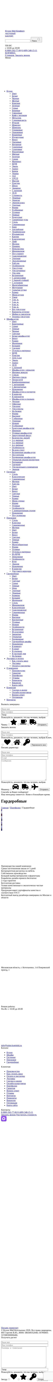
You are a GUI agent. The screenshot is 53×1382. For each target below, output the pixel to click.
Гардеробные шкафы (21, 641)
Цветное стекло (19, 377)
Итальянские (18, 234)
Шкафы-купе (13, 319)
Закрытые (16, 634)
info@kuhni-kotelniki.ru (11, 1045)
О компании (12, 668)
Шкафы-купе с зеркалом (23, 370)
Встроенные (17, 275)
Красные (16, 103)
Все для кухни (18, 309)
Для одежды (17, 409)
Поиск (34, 41)
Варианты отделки (20, 312)
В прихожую (18, 396)
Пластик (16, 183)
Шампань (16, 127)
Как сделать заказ (20, 661)
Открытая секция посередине (25, 460)
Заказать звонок (8, 1115)
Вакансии (16, 683)
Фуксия (15, 122)
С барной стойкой (20, 280)
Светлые (16, 333)
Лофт (14, 241)
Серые (15, 108)
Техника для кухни (21, 316)
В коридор (17, 394)
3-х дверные (17, 443)
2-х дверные (17, 440)
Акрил (15, 169)
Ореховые (16, 142)
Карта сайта (17, 685)
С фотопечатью (19, 387)
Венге (15, 139)
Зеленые (16, 106)
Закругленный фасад (21, 435)
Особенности (18, 266)
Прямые (15, 215)
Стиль (15, 222)
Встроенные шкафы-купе (23, 452)
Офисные (16, 404)
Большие (16, 346)
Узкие (14, 297)
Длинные (16, 421)
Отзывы (15, 678)
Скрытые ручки (19, 290)
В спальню (17, 651)
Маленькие (17, 343)
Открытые (17, 637)
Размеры (16, 595)
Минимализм (18, 251)
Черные (15, 98)
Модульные (17, 287)
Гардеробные (13, 573)
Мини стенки (18, 501)
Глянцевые (17, 113)
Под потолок (18, 455)
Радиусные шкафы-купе (23, 428)
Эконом (15, 469)
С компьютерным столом (23, 510)
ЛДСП (15, 178)
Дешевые (16, 198)
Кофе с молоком (19, 115)
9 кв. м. (15, 307)
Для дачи (16, 273)
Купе (14, 561)
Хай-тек (15, 263)
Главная (4, 808)
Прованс (16, 246)
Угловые (16, 212)
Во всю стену (18, 450)
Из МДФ (16, 554)
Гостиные (11, 472)
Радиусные (17, 217)
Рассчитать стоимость (26, 1115)
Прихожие (11, 518)
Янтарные (16, 144)
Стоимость (17, 195)
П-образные (17, 210)
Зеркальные (17, 556)
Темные (15, 329)
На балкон (16, 411)
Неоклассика (18, 249)
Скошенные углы (20, 219)
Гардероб (16, 464)
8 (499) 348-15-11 (29, 50)
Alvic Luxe (17, 358)
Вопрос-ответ (18, 695)
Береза (15, 171)
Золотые (16, 156)
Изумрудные (18, 137)
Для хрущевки (18, 270)
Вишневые (17, 135)
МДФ (14, 164)
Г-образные (17, 418)
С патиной (17, 190)
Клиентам (11, 687)
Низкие (15, 423)
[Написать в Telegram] (26, 1155)
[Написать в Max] (4, 1120)
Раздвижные (18, 639)
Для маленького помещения (25, 467)
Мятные (15, 154)
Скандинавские (19, 256)
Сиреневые (17, 147)
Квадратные (17, 620)
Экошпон (16, 188)
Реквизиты (17, 680)
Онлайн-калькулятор (21, 692)
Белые (15, 96)
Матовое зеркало (20, 372)
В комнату (17, 646)
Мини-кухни (18, 295)
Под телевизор (19, 515)
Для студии (17, 268)
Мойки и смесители (21, 314)
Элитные (16, 205)
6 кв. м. (15, 304)
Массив (15, 181)
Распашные (17, 462)
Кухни (10, 91)
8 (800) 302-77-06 (13, 50)
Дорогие (16, 200)
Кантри (15, 236)
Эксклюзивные (19, 261)
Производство (18, 670)
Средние (16, 348)
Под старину (18, 253)
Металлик (16, 118)
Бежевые (16, 110)
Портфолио (17, 675)
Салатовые (17, 149)
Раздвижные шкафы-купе (24, 457)
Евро (14, 227)
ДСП (14, 193)
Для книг (16, 406)
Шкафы (10, 1055)
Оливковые (17, 130)
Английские (17, 229)
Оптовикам (17, 697)
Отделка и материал (21, 350)
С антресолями (19, 278)
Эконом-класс (18, 203)
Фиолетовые (18, 152)
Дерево (15, 173)
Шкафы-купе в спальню (23, 399)
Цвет (14, 93)
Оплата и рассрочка (21, 666)
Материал (16, 161)
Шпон (15, 186)
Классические (18, 239)
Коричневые (18, 324)
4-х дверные (17, 445)
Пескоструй (17, 380)
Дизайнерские (18, 232)
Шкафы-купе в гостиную (23, 392)
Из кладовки (18, 632)
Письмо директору (9, 1328)
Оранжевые (17, 132)
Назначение (17, 389)
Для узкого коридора (21, 571)
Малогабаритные (20, 285)
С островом (17, 283)
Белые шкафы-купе (21, 336)
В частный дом (19, 653)
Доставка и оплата (15, 658)
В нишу (15, 649)
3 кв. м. (15, 299)
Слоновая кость (19, 120)
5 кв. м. (15, 302)
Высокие (16, 416)
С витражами (18, 384)
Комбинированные (21, 382)
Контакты (11, 700)
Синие (15, 159)
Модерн (15, 244)
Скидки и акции (19, 690)
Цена (14, 588)
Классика (16, 523)
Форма (15, 207)
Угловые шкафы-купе (22, 433)
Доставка (16, 663)
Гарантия (16, 673)
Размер (15, 292)
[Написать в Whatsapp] (26, 1189)
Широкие (16, 430)
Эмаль (15, 166)
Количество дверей (21, 438)
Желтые (15, 101)
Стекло (15, 375)
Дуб (14, 176)
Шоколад (16, 125)
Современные (18, 224)
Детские (16, 401)
